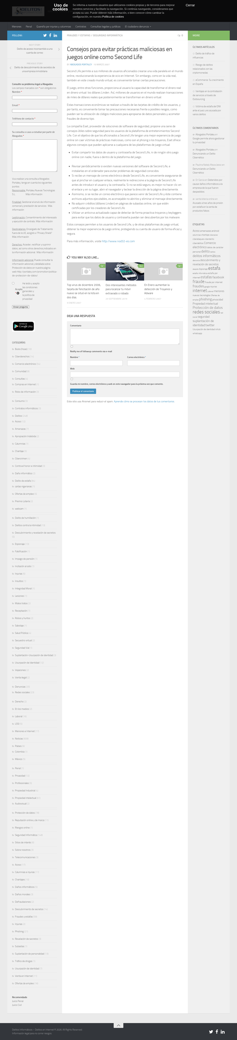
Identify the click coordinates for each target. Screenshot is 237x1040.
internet (200, 290)
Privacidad (20, 775)
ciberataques (198, 239)
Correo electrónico (136, 357)
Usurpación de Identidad (27, 662)
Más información (34, 194)
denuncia (196, 260)
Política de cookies (113, 16)
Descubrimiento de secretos (29, 909)
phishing (205, 299)
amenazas (205, 230)
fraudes (198, 286)
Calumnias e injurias (25, 872)
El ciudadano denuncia (137, 26)
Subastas (19, 946)
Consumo (20, 401)
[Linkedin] (55, 35)
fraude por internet (213, 282)
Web (72, 368)
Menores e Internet (25, 731)
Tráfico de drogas (23, 961)
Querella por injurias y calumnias (53, 26)
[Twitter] (45, 35)
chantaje (205, 234)
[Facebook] (50, 35)
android (215, 230)
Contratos (80, 26)
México (18, 759)
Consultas (20, 378)
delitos (212, 252)
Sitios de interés (23, 842)
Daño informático (23, 473)
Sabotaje (19, 625)
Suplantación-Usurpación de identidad (34, 655)
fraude (198, 281)
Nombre (74, 357)
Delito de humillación (25, 517)
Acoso (18, 421)
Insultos (19, 581)
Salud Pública (21, 633)
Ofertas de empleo (24, 493)
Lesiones (19, 595)
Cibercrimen (21, 458)
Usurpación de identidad (27, 968)
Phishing (19, 931)
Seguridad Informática (108, 35)
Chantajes (20, 879)
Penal (29, 26)
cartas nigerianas (23, 486)
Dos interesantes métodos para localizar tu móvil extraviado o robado (121, 289)
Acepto (18, 291)
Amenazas (20, 428)
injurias (213, 286)
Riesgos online (22, 827)
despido (196, 269)
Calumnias (20, 443)
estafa (214, 268)
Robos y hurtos (22, 618)
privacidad (217, 299)
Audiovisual (20, 803)
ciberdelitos (198, 243)
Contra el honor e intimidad (28, 466)
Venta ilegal (21, 677)
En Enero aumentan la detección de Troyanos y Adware (158, 289)
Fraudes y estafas (78, 35)
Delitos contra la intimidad (28, 525)
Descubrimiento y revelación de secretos (35, 532)
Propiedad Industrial (25, 790)
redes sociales (206, 312)
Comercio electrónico (25, 363)
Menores (16, 26)
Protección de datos (25, 812)
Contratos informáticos (26, 408)
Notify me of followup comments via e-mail (91, 351)
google (207, 287)
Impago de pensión (24, 558)
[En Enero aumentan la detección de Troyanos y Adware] (163, 271)
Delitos (18, 415)
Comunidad (20, 371)
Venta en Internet (24, 976)
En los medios (22, 709)
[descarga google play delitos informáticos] (23, 330)
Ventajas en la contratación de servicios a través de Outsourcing (207, 95)
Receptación (21, 610)
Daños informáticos (25, 887)
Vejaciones (20, 670)
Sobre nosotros (22, 849)
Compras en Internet (25, 384)
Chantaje (19, 451)
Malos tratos (21, 603)
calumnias (197, 235)
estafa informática (200, 273)
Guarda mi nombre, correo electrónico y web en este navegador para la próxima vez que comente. (116, 384)
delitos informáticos (207, 256)
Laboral (18, 716)
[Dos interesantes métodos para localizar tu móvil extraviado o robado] (125, 271)
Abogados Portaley (81, 64)
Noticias (19, 738)
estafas (206, 277)
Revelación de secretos (26, 938)
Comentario (75, 325)
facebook (218, 277)
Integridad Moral (23, 588)
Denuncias (20, 686)
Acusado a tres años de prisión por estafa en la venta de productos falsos (208, 207)
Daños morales (22, 894)
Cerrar (190, 5)
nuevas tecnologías (202, 295)
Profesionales (22, 783)
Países (18, 746)
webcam (19, 508)
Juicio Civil (17, 1005)
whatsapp (197, 333)
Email (16, 105)
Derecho (19, 701)
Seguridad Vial (22, 647)
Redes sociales (22, 692)
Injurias (18, 573)
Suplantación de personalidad (29, 953)
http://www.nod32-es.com (118, 241)
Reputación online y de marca (29, 820)
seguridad (203, 316)
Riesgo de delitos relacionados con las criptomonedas (203, 68)
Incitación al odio (23, 566)
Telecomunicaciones (25, 857)
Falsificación (21, 551)
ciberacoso (214, 235)
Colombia (19, 751)
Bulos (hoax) (21, 349)
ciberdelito (209, 239)
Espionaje (20, 544)
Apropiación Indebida (25, 436)
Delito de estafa (23, 480)
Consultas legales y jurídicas (105, 26)
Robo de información (25, 391)
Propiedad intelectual (25, 798)
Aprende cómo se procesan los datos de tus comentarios (144, 401)
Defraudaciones (23, 901)
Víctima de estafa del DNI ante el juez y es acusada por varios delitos (207, 110)
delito (205, 251)
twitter (210, 325)
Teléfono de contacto (23, 118)
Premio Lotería (22, 501)
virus (217, 329)
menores (219, 291)
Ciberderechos (22, 356)
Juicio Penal (17, 1001)
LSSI (17, 723)
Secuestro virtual (23, 640)
